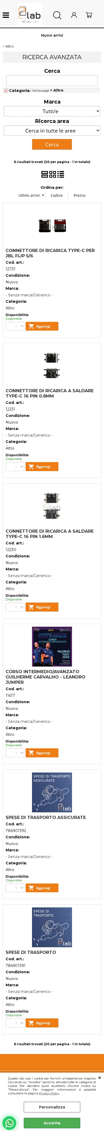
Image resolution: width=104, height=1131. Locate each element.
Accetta (52, 1123)
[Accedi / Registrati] (77, 15)
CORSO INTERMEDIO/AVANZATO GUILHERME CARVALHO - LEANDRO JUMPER (45, 677)
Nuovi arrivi (52, 35)
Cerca (52, 71)
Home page (40, 90)
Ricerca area (52, 121)
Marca (52, 102)
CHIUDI (99, 1078)
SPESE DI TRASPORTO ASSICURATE (46, 817)
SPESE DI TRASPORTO (31, 952)
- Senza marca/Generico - (29, 295)
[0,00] (92, 15)
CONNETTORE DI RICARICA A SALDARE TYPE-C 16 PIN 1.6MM (50, 533)
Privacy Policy (49, 1093)
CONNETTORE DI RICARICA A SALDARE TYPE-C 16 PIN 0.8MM (50, 393)
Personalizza (52, 1107)
